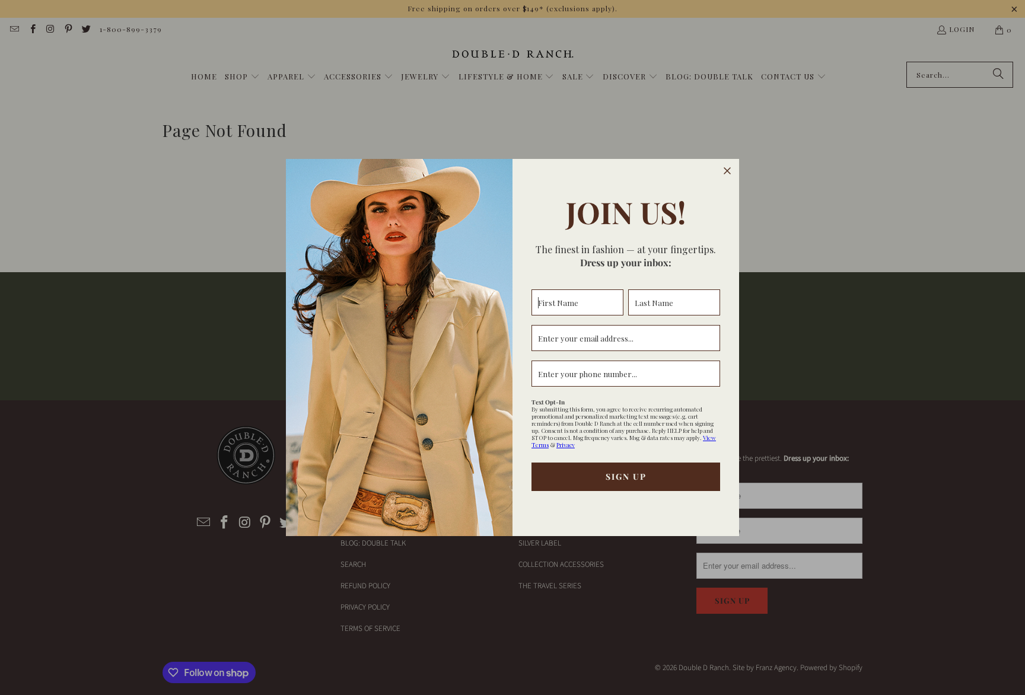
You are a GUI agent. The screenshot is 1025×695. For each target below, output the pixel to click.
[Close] (727, 171)
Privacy (565, 445)
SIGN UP (626, 476)
